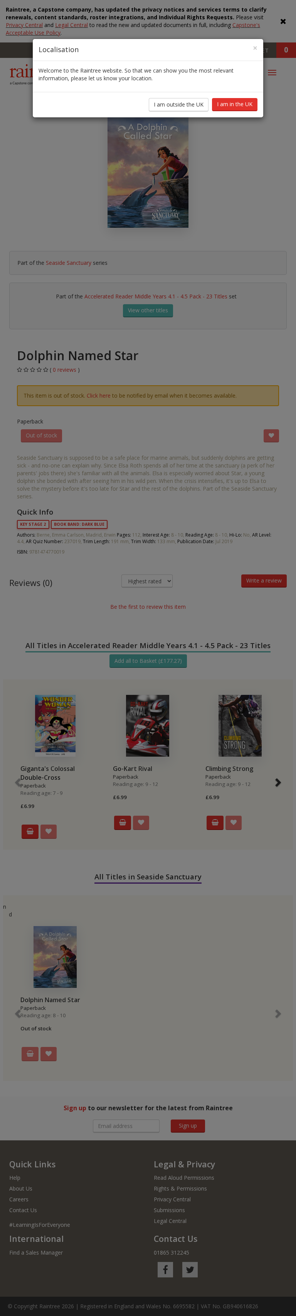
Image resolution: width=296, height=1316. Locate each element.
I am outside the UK (179, 104)
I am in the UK (234, 104)
